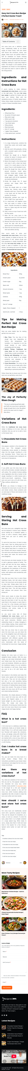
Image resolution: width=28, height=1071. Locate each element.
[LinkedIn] (4, 1015)
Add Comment (7, 962)
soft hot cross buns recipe (9, 856)
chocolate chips (21, 786)
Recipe (3, 9)
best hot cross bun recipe (9, 841)
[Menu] (25, 2)
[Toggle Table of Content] (17, 41)
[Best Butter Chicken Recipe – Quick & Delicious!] (14, 882)
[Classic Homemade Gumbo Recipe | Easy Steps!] (14, 903)
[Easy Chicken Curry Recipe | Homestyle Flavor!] (14, 924)
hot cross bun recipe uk (9, 853)
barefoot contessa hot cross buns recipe (13, 838)
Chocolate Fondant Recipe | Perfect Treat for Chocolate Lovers (15, 1028)
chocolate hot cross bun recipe (10, 844)
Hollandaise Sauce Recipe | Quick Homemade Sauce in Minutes (15, 1036)
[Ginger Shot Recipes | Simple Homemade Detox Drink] (4, 1043)
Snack (8, 9)
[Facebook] (2, 1015)
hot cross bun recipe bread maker (11, 847)
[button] (1, 485)
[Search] (2, 2)
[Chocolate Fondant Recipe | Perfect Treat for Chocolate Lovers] (4, 1027)
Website (5, 957)
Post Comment (7, 987)
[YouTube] (6, 1015)
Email (4, 982)
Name (4, 951)
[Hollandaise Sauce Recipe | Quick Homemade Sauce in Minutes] (4, 1035)
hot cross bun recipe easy (9, 850)
